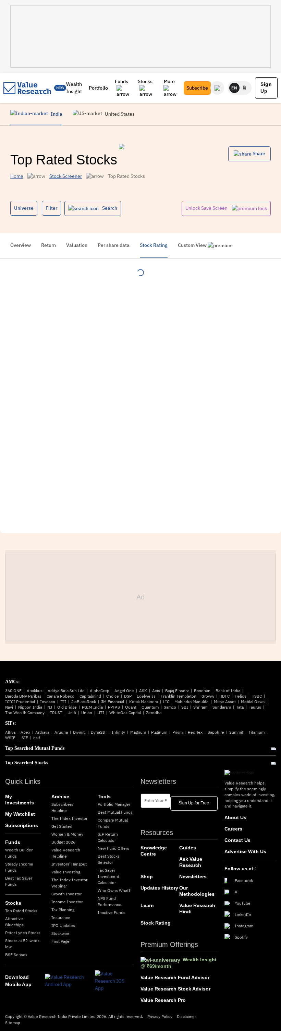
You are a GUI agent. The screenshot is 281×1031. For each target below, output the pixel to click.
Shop (146, 876)
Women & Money (67, 834)
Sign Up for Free (194, 803)
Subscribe (197, 88)
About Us (235, 817)
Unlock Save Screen (207, 208)
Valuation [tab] (76, 245)
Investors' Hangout (69, 864)
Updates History (159, 888)
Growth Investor (66, 893)
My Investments (19, 799)
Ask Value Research (190, 862)
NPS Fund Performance (109, 901)
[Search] (217, 88)
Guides (187, 847)
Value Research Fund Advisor (174, 977)
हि (244, 87)
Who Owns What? (114, 890)
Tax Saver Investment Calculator (108, 876)
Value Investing (65, 871)
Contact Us (237, 840)
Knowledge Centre (153, 851)
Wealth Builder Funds (19, 853)
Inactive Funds (111, 912)
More (169, 81)
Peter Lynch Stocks (22, 932)
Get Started (61, 826)
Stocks (145, 81)
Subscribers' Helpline (62, 807)
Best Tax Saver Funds (18, 881)
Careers (233, 829)
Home (16, 176)
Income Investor (67, 901)
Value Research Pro (163, 1000)
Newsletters (193, 876)
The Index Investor (69, 818)
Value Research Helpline (65, 853)
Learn (147, 905)
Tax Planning (62, 909)
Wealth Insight (74, 87)
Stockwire (60, 933)
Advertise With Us (245, 851)
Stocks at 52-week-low (23, 943)
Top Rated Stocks (21, 910)
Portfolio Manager (114, 804)
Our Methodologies (197, 891)
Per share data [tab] (114, 245)
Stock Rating (155, 923)
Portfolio (98, 88)
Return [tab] (48, 245)
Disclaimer (186, 1016)
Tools (104, 796)
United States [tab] (119, 114)
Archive (60, 796)
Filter (51, 208)
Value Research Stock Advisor (175, 989)
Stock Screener (65, 176)
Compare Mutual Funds (113, 823)
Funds (121, 81)
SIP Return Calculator (108, 837)
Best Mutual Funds (115, 812)
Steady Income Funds (19, 867)
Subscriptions (21, 825)
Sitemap (12, 1022)
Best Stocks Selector (109, 859)
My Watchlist (20, 814)
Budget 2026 (63, 842)
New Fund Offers (113, 848)
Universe (24, 208)
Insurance (60, 917)
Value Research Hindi (197, 908)
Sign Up (266, 87)
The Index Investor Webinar (69, 883)
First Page (60, 941)
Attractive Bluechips (14, 921)
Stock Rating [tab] (154, 245)
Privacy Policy (159, 1016)
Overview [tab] (20, 245)
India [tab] (56, 114)
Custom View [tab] (193, 245)
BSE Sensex (16, 954)
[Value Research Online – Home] (27, 88)
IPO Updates (63, 925)
